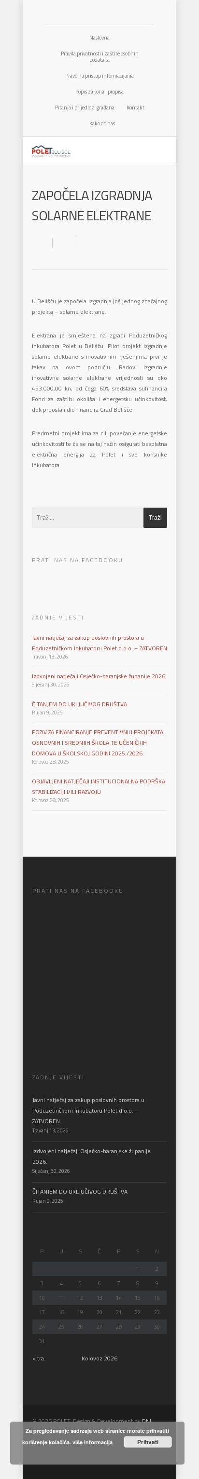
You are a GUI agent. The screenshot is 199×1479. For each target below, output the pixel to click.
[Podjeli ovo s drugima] (64, 242)
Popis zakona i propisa (99, 91)
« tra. (38, 1358)
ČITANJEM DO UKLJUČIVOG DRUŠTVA (79, 704)
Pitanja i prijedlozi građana (84, 107)
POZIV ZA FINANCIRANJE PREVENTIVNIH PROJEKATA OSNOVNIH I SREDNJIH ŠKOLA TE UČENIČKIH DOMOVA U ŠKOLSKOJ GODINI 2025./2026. (97, 742)
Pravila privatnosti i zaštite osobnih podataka (100, 57)
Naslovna (99, 37)
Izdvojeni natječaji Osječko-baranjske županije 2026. (99, 676)
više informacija (92, 1442)
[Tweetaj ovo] (86, 242)
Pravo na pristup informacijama (99, 76)
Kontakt (135, 107)
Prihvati (147, 1442)
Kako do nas (102, 123)
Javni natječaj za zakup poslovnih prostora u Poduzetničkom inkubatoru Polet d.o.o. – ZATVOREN (88, 1110)
